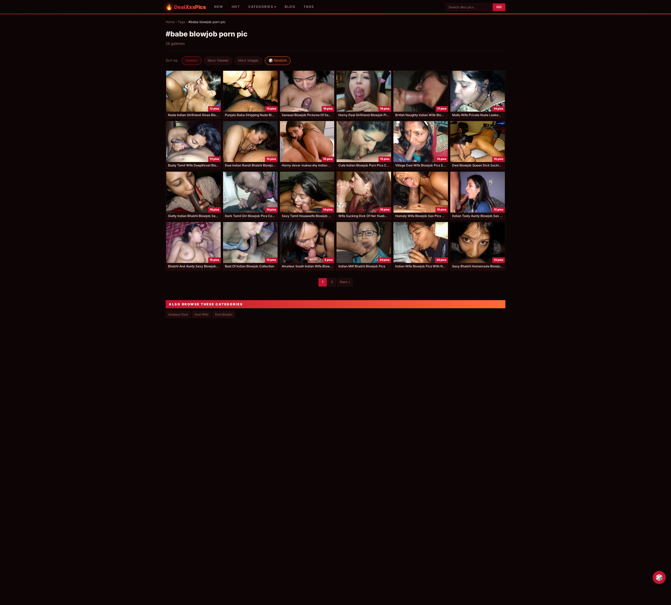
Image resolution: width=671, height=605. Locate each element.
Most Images (248, 60)
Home (170, 22)
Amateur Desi (178, 314)
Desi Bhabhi (223, 314)
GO (499, 7)
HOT (236, 7)
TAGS (309, 7)
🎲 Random (278, 60)
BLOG (290, 7)
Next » (345, 282)
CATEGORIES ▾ (262, 7)
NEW (218, 7)
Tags (181, 22)
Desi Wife (201, 314)
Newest (192, 60)
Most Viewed (218, 60)
